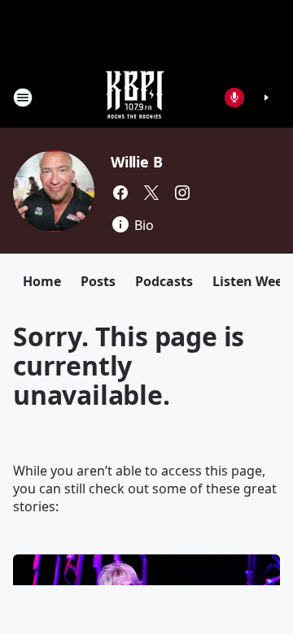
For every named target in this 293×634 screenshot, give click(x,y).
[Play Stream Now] (266, 97)
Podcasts (164, 281)
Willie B (136, 162)
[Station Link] (135, 97)
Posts (98, 281)
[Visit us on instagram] (182, 192)
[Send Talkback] (234, 97)
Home (42, 281)
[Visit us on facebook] (120, 192)
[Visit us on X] (151, 192)
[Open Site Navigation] (23, 97)
